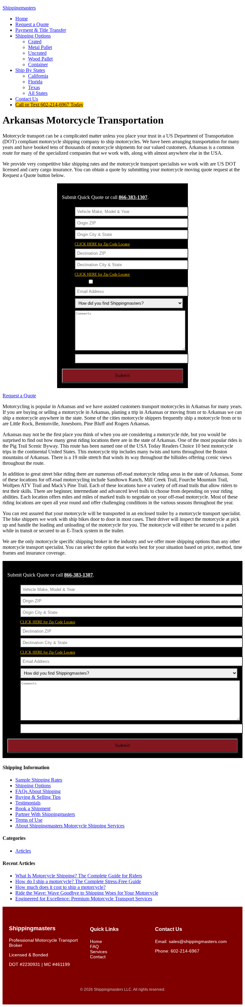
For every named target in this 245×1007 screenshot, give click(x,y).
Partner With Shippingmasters (45, 814)
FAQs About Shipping (38, 791)
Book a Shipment (32, 808)
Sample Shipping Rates (38, 780)
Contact (98, 956)
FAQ (94, 946)
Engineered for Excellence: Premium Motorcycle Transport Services (83, 898)
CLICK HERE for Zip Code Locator (102, 244)
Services (98, 951)
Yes (98, 282)
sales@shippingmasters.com (198, 941)
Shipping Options (33, 785)
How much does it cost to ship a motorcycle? (60, 887)
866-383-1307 (133, 197)
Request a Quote (19, 395)
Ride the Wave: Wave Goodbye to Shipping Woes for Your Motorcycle (86, 893)
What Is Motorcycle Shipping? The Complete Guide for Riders (78, 875)
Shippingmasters (19, 8)
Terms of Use (28, 820)
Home (96, 941)
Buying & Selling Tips (38, 797)
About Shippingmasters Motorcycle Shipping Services (69, 825)
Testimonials (28, 802)
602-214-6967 (185, 951)
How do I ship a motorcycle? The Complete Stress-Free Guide (78, 881)
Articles (23, 851)
